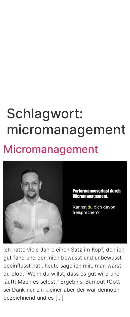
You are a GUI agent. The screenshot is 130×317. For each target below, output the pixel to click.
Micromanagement (50, 149)
